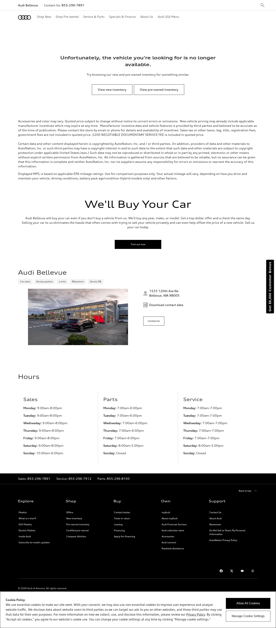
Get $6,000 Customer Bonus (270, 286)
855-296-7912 (80, 479)
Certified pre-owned (77, 530)
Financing (119, 530)
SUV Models (25, 524)
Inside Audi (25, 536)
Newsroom (215, 524)
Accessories (168, 536)
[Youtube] (242, 571)
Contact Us (215, 512)
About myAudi (169, 518)
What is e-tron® (27, 518)
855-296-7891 (73, 5)
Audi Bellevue (28, 5)
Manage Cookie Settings (248, 616)
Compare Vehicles (76, 536)
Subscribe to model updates (34, 542)
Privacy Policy (195, 614)
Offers (69, 512)
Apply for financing (124, 536)
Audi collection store (173, 530)
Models (23, 512)
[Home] (24, 17)
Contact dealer (122, 512)
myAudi (166, 512)
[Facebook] (221, 571)
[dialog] (138, 610)
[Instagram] (252, 571)
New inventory (74, 518)
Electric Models (27, 530)
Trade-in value (122, 518)
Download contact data (166, 305)
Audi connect (169, 542)
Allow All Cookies (248, 603)
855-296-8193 (118, 479)
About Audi (215, 518)
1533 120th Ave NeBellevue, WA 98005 (164, 293)
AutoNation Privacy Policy (223, 540)
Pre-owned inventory (77, 524)
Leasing (118, 524)
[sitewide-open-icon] (262, 5)
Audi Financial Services (174, 524)
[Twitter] (231, 571)
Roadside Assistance (173, 548)
